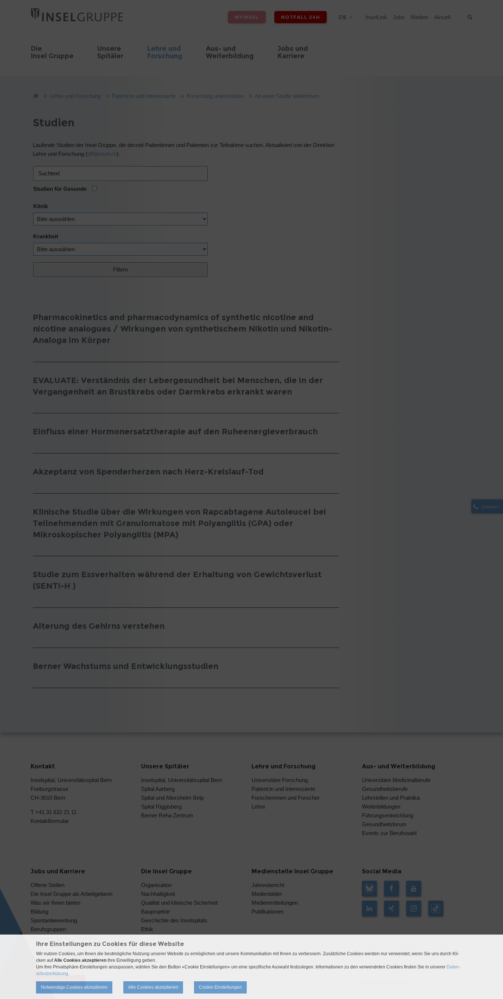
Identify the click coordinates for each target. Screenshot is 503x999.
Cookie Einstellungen (220, 987)
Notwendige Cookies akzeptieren (74, 987)
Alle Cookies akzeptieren (153, 987)
